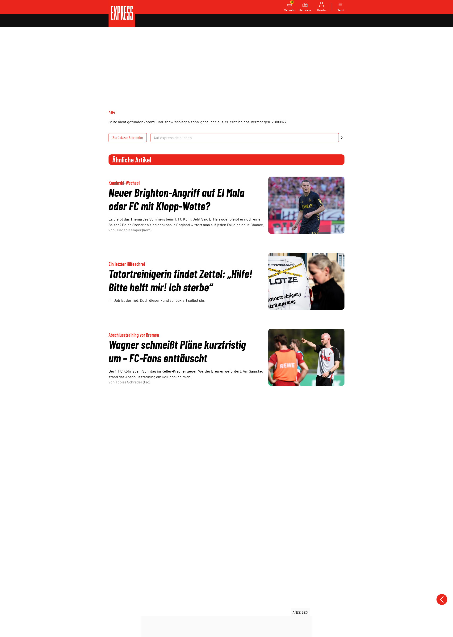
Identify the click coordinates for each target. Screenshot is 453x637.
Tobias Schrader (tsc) (133, 382)
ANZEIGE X (300, 612)
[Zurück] (441, 599)
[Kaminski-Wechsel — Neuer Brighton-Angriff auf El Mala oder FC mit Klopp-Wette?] (306, 205)
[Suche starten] (341, 137)
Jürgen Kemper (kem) (133, 230)
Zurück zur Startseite (128, 138)
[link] (122, 13)
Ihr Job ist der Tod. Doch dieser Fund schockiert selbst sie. (157, 300)
